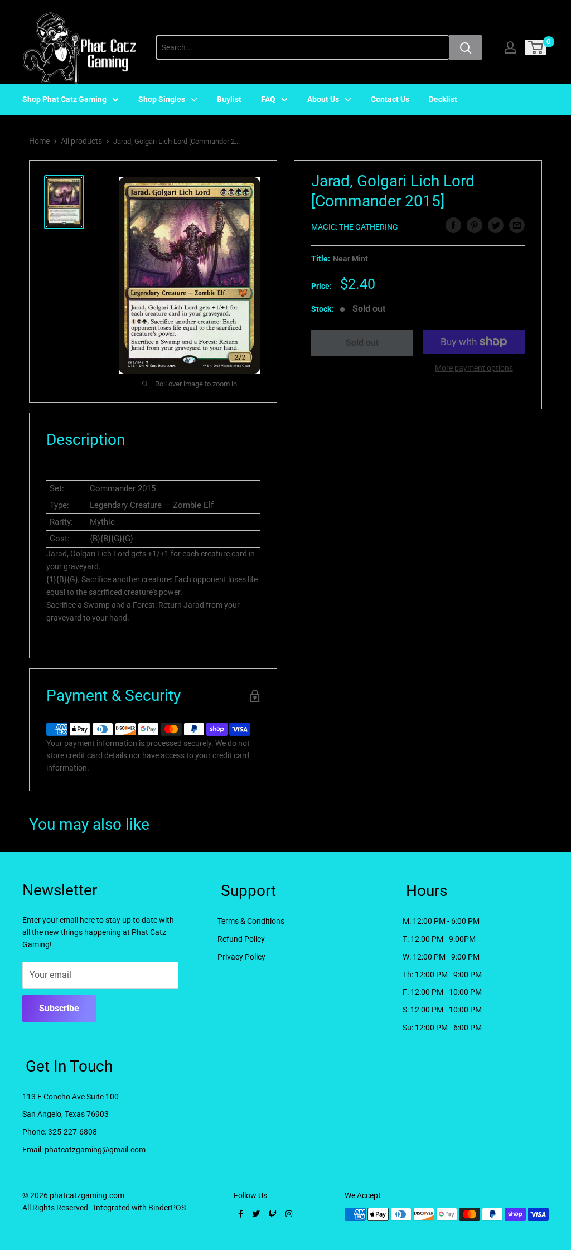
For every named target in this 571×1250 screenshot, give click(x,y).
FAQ (268, 99)
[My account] (510, 47)
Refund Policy (241, 938)
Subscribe (59, 1008)
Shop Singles (161, 99)
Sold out (362, 342)
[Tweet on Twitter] (496, 225)
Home (39, 141)
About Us (323, 99)
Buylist (229, 99)
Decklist (443, 99)
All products (81, 141)
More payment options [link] (474, 368)
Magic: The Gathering (354, 226)
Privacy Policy (241, 956)
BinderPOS (167, 1207)
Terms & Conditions (250, 921)
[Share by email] (517, 225)
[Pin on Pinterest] (474, 225)
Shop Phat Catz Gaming (64, 99)
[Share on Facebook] (453, 225)
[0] (536, 47)
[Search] (465, 47)
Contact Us (390, 99)
